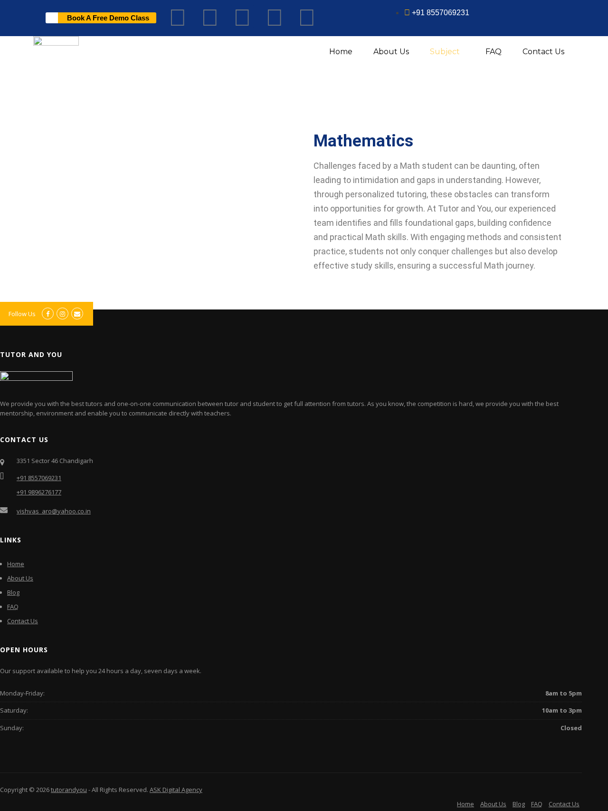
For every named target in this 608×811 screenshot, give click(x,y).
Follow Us (22, 313)
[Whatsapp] (242, 17)
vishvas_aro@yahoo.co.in (54, 511)
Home (340, 51)
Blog (13, 592)
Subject (445, 51)
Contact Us (543, 51)
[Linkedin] (307, 17)
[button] (447, 52)
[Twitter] (274, 17)
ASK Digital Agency (176, 789)
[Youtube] (210, 17)
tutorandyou (69, 789)
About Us (391, 51)
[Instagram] (178, 17)
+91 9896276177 (39, 492)
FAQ (493, 51)
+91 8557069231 (39, 477)
